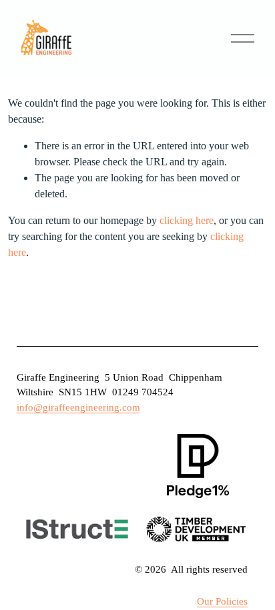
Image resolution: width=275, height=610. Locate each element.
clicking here (187, 220)
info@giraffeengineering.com (78, 407)
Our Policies (222, 601)
